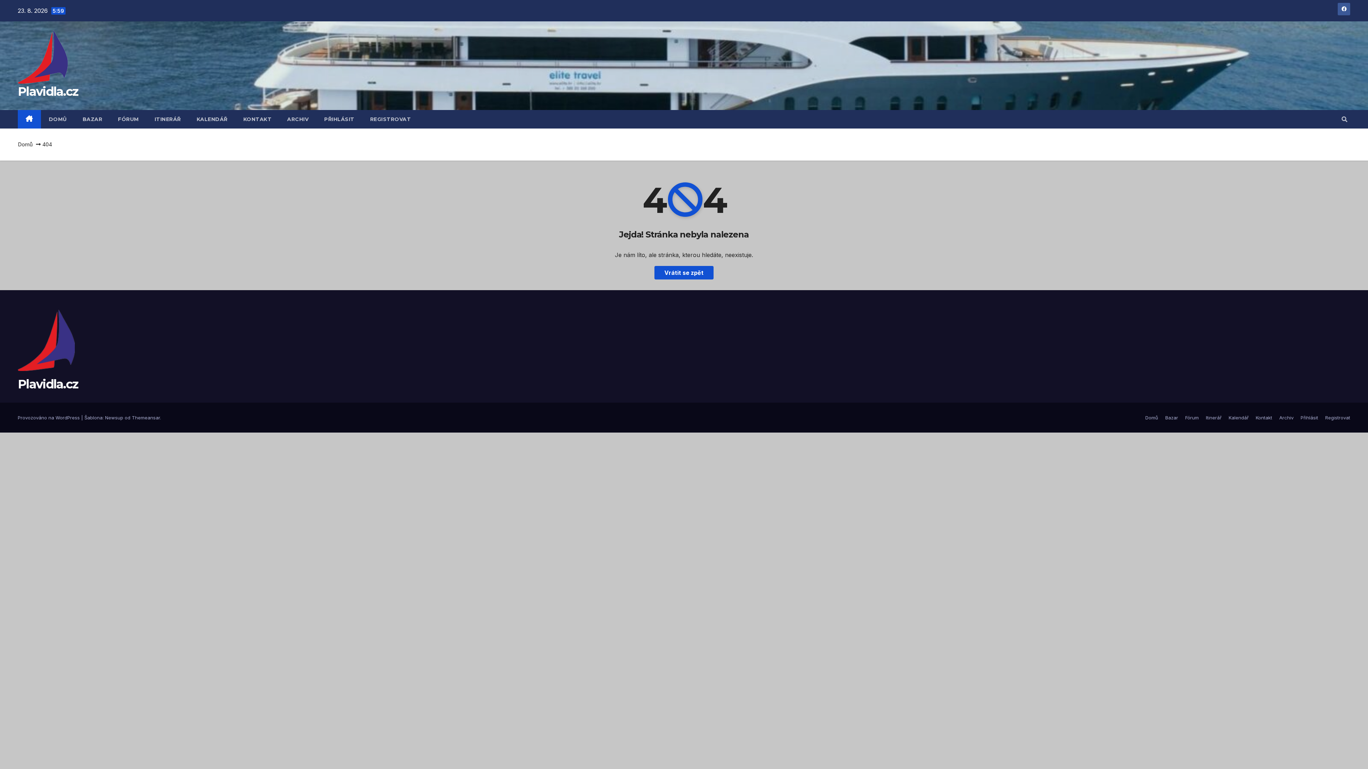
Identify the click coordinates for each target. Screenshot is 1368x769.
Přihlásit (339, 119)
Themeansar (146, 417)
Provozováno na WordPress (49, 417)
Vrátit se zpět (684, 272)
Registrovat (390, 119)
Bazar (93, 119)
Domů (58, 119)
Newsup (114, 417)
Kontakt (257, 119)
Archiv (298, 119)
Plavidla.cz (48, 91)
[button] (1344, 119)
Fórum (128, 119)
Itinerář (168, 119)
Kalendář (212, 119)
